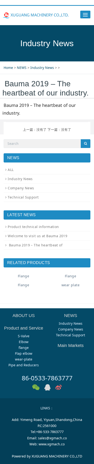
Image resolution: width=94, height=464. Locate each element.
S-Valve (23, 336)
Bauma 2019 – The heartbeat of (35, 245)
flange (24, 347)
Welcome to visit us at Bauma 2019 (37, 236)
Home (8, 67)
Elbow (23, 341)
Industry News (42, 67)
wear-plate (23, 359)
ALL (10, 169)
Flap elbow (23, 353)
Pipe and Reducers (23, 365)
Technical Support (23, 197)
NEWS (22, 67)
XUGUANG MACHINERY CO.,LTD (57, 456)
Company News (21, 188)
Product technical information (33, 226)
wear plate (70, 285)
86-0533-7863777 (47, 378)
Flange (23, 276)
